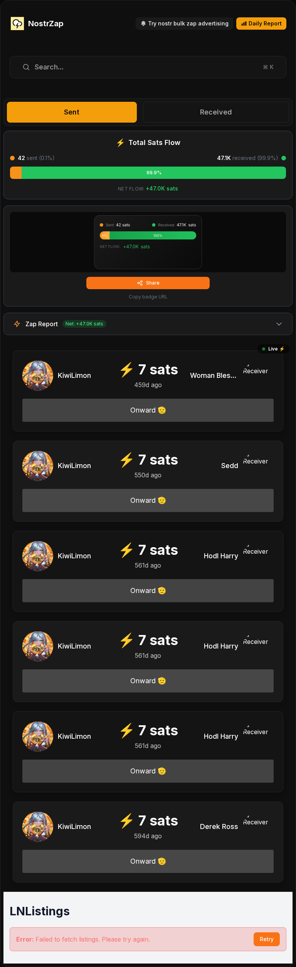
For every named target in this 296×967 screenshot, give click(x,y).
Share (153, 283)
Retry (267, 939)
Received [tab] (216, 112)
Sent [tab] (71, 112)
